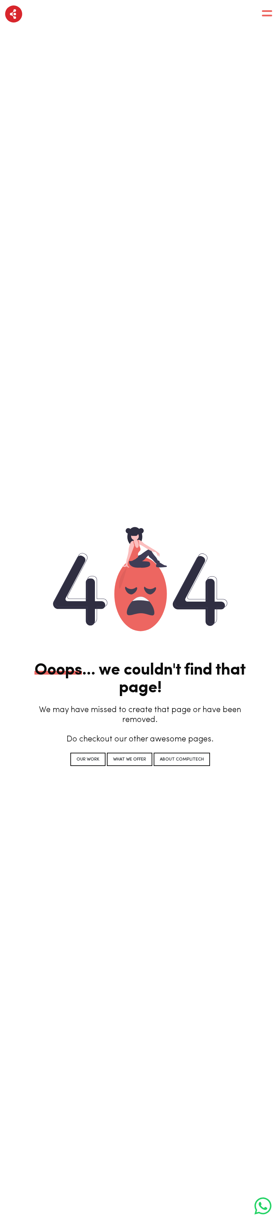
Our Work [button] (87, 759)
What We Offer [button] (129, 759)
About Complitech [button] (182, 759)
